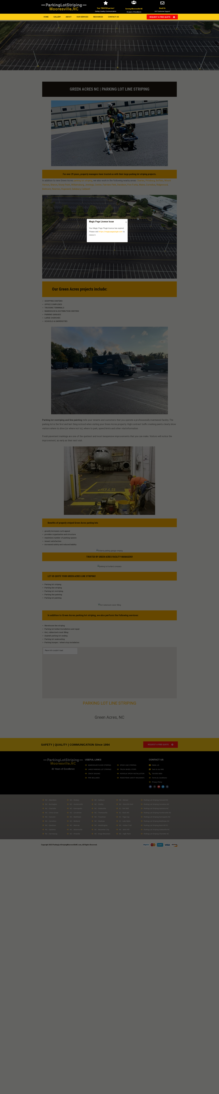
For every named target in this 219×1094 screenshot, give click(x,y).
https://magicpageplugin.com (110, 232)
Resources (98, 17)
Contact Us (113, 17)
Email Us (162, 8)
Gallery (57, 17)
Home (46, 17)
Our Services (82, 17)
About (69, 17)
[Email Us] (162, 3)
